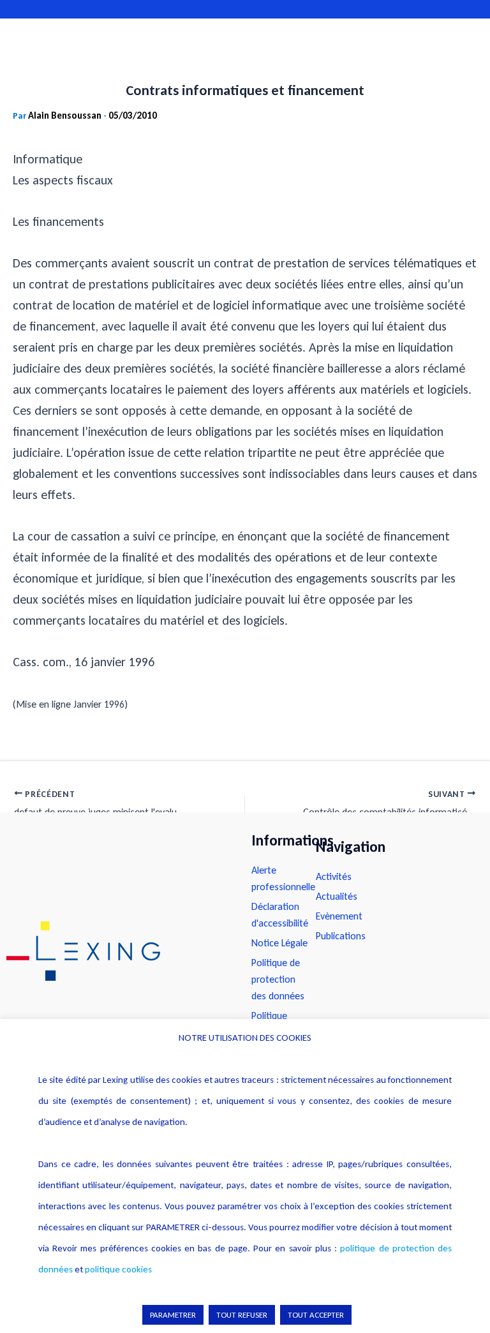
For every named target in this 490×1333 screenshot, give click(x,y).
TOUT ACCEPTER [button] (316, 1315)
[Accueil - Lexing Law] (116, 951)
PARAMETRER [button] (173, 1315)
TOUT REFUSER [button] (241, 1315)
